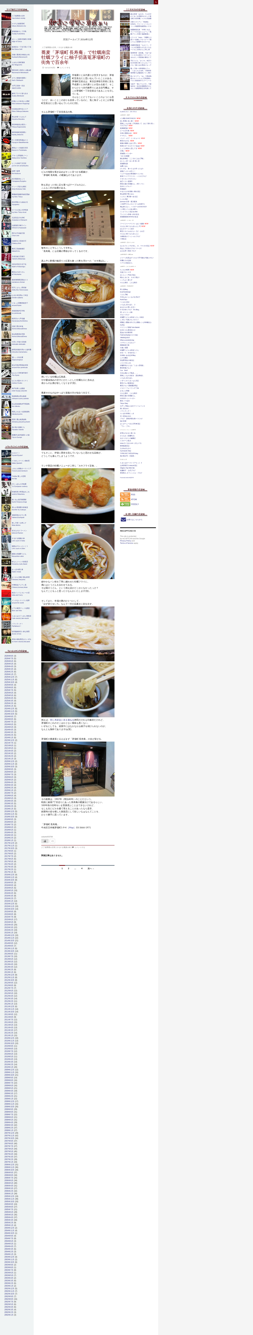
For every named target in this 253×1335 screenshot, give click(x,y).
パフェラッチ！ (125, 411)
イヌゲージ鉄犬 (125, 441)
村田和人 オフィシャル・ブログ (131, 473)
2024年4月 (8, 730)
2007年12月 (9, 1133)
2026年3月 (8, 669)
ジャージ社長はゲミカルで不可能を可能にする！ (137, 258)
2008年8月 (8, 1112)
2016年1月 (8, 901)
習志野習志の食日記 (127, 360)
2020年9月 (8, 769)
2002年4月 (8, 1307)
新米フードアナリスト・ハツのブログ (133, 176)
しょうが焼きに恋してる (128, 148)
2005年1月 (8, 1225)
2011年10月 (9, 1012)
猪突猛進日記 (124, 446)
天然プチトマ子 (125, 272)
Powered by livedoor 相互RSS (127, 477)
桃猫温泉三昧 (124, 345)
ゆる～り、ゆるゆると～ (128, 353)
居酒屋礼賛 (124, 163)
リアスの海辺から (126, 263)
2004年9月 (8, 1236)
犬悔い (122, 151)
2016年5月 (8, 890)
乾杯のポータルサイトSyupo (130, 146)
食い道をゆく (124, 408)
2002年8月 (8, 1299)
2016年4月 (8, 893)
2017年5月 (8, 861)
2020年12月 (9, 761)
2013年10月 (9, 951)
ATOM (134, 499)
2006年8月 (8, 1175)
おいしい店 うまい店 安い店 (129, 161)
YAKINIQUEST (125, 337)
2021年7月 (8, 743)
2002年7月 (8, 1302)
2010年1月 (8, 1067)
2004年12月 (9, 1228)
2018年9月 (8, 819)
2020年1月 (8, 790)
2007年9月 (8, 1141)
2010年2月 (8, 1064)
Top (246, 1328)
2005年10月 (9, 1201)
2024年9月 (8, 716)
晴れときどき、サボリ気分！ (130, 277)
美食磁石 (123, 189)
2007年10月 (9, 1138)
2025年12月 (9, 677)
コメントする (65, 67)
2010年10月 (9, 1043)
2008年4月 (8, 1122)
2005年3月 (8, 1220)
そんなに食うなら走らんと (129, 234)
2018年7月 (8, 824)
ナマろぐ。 (124, 135)
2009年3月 (8, 1093)
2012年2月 (8, 1001)
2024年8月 (8, 719)
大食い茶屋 (124, 348)
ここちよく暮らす (126, 280)
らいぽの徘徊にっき (127, 413)
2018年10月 (9, 817)
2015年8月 (8, 914)
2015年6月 (8, 919)
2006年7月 (8, 1178)
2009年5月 (8, 1088)
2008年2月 (8, 1128)
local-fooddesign (125, 292)
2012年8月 (8, 985)
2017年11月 (9, 846)
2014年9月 (8, 943)
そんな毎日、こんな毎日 (128, 282)
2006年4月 (8, 1186)
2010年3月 (8, 1062)
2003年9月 (8, 1265)
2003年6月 (8, 1273)
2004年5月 (8, 1244)
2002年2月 (8, 1312)
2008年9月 (8, 1109)
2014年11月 (9, 938)
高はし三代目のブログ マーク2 (130, 248)
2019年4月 (8, 801)
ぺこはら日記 (124, 302)
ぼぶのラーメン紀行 (127, 229)
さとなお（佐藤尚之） (128, 436)
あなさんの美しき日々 (128, 307)
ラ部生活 (123, 239)
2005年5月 (8, 1215)
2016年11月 (9, 877)
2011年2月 (8, 1033)
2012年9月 (8, 983)
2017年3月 (8, 867)
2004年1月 (8, 1254)
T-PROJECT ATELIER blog (129, 453)
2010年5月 (8, 1056)
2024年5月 (8, 727)
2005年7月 (8, 1209)
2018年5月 (8, 830)
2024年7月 (8, 722)
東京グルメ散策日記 (127, 383)
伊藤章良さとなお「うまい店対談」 (132, 365)
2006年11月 (9, 1167)
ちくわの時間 (124, 270)
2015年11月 (9, 906)
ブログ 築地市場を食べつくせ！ (131, 418)
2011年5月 (8, 1025)
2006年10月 (9, 1170)
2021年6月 (8, 745)
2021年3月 (8, 753)
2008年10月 (9, 1107)
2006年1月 (8, 1194)
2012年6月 (8, 991)
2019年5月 (8, 798)
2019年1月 (8, 809)
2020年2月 (8, 788)
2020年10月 (9, 766)
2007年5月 (8, 1151)
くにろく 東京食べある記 (128, 196)
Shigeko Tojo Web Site (127, 468)
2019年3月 (8, 803)
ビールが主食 (124, 131)
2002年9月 (8, 1296)
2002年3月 (8, 1309)
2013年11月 (9, 948)
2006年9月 (8, 1172)
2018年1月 (8, 840)
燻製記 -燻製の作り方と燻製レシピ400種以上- (136, 322)
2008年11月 (9, 1104)
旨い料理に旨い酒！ (127, 121)
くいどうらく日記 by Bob (128, 211)
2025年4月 (8, 698)
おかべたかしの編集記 (128, 438)
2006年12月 (9, 1165)
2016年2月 (8, 898)
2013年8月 (8, 954)
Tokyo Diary (124, 403)
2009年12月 (9, 1070)
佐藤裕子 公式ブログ (128, 470)
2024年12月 (9, 708)
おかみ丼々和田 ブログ (128, 251)
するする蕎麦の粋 (65, 47)
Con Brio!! (124, 370)
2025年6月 (8, 693)
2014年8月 (8, 946)
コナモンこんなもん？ (128, 342)
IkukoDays (123, 299)
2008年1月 (8, 1130)
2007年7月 (8, 1146)
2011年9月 (8, 1014)
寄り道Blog (124, 289)
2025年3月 (8, 701)
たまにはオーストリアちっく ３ (131, 463)
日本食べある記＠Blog (127, 355)
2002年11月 (9, 1291)
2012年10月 (9, 980)
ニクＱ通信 (124, 358)
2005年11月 (9, 1199)
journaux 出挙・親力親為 (128, 201)
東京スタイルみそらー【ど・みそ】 (132, 231)
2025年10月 (9, 682)
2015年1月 (8, 933)
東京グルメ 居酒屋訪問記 (128, 385)
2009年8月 (8, 1080)
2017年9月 (8, 851)
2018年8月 (8, 822)
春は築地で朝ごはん (127, 194)
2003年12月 (9, 1257)
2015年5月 (8, 922)
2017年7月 (8, 856)
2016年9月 (8, 882)
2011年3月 (8, 1030)
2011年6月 (8, 1022)
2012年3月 (8, 998)
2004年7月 (8, 1238)
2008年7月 (8, 1114)
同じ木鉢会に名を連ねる (62, 719)
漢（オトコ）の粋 (126, 312)
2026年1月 (8, 674)
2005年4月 (8, 1217)
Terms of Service (126, 543)
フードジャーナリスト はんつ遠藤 (132, 224)
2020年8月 (8, 772)
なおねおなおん (125, 448)
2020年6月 (8, 777)
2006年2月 (8, 1191)
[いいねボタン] (45, 841)
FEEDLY (135, 504)
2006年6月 (8, 1180)
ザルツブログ (124, 315)
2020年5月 (8, 780)
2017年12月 (9, 843)
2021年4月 (8, 751)
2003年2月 (8, 1283)
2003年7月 (8, 1270)
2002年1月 (8, 1315)
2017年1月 (8, 872)
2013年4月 (8, 964)
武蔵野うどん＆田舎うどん (129, 350)
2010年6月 (8, 1054)
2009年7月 (8, 1083)
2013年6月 (8, 959)
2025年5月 (8, 695)
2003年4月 (8, 1278)
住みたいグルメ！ (126, 186)
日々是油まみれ (125, 416)
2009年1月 (8, 1099)
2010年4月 (8, 1059)
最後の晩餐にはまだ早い (128, 143)
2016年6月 (8, 888)
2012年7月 (8, 988)
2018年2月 (8, 838)
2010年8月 (8, 1049)
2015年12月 (9, 904)
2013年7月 (8, 956)
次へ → (91, 868)
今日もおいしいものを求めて (130, 297)
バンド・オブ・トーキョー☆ (130, 138)
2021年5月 (8, 748)
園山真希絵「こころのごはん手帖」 (132, 158)
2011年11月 (9, 1009)
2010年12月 (9, 1038)
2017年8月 (8, 853)
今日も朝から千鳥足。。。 (129, 373)
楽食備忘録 (124, 128)
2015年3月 (8, 927)
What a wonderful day (127, 340)
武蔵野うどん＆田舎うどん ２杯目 (132, 317)
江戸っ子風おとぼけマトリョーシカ (132, 406)
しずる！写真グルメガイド (129, 320)
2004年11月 (9, 1230)
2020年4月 (8, 782)
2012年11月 (9, 977)
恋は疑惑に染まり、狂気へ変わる (128, 111)
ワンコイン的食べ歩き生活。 (130, 214)
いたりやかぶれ (125, 363)
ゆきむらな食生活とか (128, 330)
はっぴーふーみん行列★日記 (130, 424)
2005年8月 (8, 1207)
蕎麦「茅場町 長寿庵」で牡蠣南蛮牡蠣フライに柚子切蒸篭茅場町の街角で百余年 (75, 57)
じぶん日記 (124, 199)
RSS (133, 494)
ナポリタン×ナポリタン (128, 179)
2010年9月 (8, 1046)
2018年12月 (9, 811)
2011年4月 (8, 1027)
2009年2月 (8, 1096)
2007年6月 (8, 1149)
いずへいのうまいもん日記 (129, 380)
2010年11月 (9, 1041)
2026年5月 (8, 664)
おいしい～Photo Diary (128, 275)
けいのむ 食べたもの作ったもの (131, 168)
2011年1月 (8, 1035)
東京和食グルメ (125, 368)
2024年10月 (9, 714)
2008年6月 (8, 1117)
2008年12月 (9, 1101)
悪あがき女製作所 (126, 332)
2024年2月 (8, 735)
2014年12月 (9, 935)
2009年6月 (8, 1085)
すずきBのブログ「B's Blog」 (130, 309)
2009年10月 (9, 1075)
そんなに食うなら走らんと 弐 (130, 226)
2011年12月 (9, 1006)
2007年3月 (8, 1157)
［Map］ (71, 827)
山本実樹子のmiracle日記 (128, 465)
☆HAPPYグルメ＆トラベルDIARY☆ (132, 204)
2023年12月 (9, 740)
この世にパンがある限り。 (129, 209)
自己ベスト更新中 (126, 181)
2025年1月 (8, 706)
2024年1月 (8, 737)
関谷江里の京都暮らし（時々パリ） (132, 184)
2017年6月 (8, 859)
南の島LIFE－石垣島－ (128, 456)
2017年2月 (8, 869)
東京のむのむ (124, 141)
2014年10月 (9, 940)
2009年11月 (9, 1072)
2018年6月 (8, 827)
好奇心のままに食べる (128, 433)
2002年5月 (8, 1304)
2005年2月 (8, 1223)
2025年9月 (8, 685)
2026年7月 (8, 658)
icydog (122, 325)
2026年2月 (8, 672)
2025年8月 (8, 687)
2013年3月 (8, 967)
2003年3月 (8, 1280)
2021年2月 (8, 756)
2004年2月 (8, 1252)
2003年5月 (8, 1275)
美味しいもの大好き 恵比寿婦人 (131, 375)
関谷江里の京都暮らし (128, 396)
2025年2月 (8, 703)
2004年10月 (9, 1233)
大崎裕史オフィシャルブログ (130, 236)
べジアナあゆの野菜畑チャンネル (131, 174)
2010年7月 (8, 1051)
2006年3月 (8, 1188)
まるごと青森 (124, 391)
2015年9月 (8, 911)
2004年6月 (8, 1241)
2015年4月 (8, 925)
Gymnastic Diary (125, 451)
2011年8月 (8, 1017)
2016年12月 (9, 875)
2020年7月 (8, 774)
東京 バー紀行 (125, 401)
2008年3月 (8, 1125)
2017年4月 (8, 864)
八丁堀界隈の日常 (49, 47)
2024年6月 (8, 724)
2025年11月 (9, 679)
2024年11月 (9, 711)
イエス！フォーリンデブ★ (129, 388)
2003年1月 (8, 1286)
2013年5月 (8, 962)
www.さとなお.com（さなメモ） (131, 443)
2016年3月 (8, 896)
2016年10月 (9, 880)
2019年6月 (8, 795)
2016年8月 (8, 885)
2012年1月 (8, 1004)
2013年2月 (8, 969)
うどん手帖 (124, 294)
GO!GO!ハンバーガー (127, 398)
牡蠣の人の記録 (125, 260)
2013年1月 (8, 972)
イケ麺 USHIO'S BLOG (128, 118)
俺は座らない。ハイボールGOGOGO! (133, 207)
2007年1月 (8, 1162)
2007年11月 (9, 1136)
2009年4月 (8, 1091)
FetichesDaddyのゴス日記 (129, 335)
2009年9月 (8, 1078)
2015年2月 (8, 930)
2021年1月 (8, 759)
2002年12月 (9, 1288)
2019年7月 (8, 793)
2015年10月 (9, 909)
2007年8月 (8, 1143)
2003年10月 (9, 1262)
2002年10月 (9, 1294)
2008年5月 (8, 1120)
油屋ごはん (124, 166)
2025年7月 (8, 690)
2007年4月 (8, 1154)
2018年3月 (8, 835)
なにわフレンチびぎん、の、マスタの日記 (134, 246)
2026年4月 (8, 666)
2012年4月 (8, 996)
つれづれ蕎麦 (125, 156)
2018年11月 (9, 814)
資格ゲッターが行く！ (128, 171)
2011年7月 (8, 1020)
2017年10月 (9, 848)
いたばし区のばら (126, 378)
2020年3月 (8, 785)
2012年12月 (9, 975)
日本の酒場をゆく (126, 133)
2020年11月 (9, 764)
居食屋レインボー (126, 153)
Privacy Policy (125, 541)
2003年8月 (8, 1267)
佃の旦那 (123, 421)
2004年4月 (8, 1246)
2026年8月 (8, 656)
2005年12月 (9, 1196)
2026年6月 (8, 661)
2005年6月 (8, 1212)
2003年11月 (9, 1259)
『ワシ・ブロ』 (125, 426)
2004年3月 (8, 1249)
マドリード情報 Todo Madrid (129, 327)
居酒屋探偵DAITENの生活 (129, 217)
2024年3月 (8, 732)
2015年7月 (8, 917)
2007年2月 (8, 1159)
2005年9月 (8, 1204)
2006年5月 (8, 1183)
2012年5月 (8, 993)
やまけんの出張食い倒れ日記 (130, 191)
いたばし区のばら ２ (128, 304)
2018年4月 (8, 832)
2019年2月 (8, 806)
